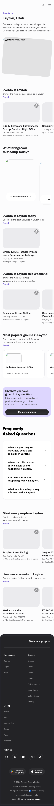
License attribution (24, 795)
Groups (31, 661)
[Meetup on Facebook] (6, 757)
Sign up (7, 661)
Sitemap (31, 702)
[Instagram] (32, 757)
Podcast (7, 741)
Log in (6, 667)
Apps (6, 735)
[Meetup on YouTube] (23, 757)
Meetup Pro (9, 723)
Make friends (33, 696)
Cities (30, 678)
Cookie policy (38, 791)
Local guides (33, 690)
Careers (7, 729)
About (6, 712)
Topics (30, 673)
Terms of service (20, 787)
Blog (5, 717)
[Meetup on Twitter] (15, 757)
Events (31, 667)
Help (6, 673)
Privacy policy (35, 787)
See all (6, 97)
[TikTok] (40, 757)
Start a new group (38, 641)
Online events (34, 684)
